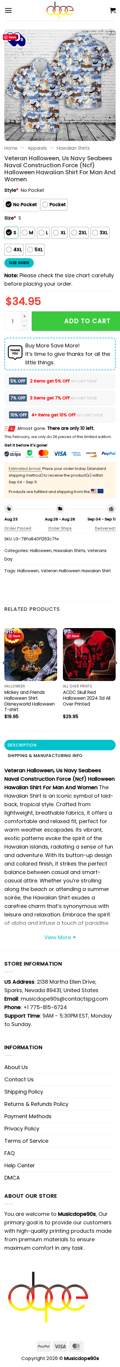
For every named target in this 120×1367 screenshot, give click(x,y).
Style (11, 190)
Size (10, 218)
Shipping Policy (23, 1091)
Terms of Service (26, 1140)
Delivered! (105, 528)
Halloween (41, 551)
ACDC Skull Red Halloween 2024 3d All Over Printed (86, 698)
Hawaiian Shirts (73, 148)
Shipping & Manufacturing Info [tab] (45, 756)
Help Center (19, 1165)
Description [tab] (22, 745)
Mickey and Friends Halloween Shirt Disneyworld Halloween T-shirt (29, 701)
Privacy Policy (21, 1128)
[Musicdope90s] (60, 10)
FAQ (9, 1153)
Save (12, 37)
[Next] (115, 674)
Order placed (17, 528)
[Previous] (4, 674)
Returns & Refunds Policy (36, 1104)
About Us (16, 1067)
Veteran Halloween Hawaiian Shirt (76, 571)
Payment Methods (28, 1116)
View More (57, 937)
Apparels (37, 148)
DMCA (12, 1177)
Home (10, 148)
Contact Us (19, 1079)
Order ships (60, 528)
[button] (8, 10)
